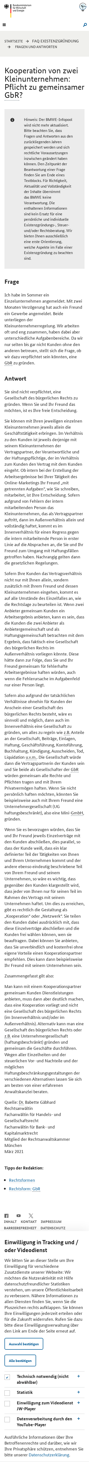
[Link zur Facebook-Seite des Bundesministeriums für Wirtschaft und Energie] (6, 1215)
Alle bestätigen (20, 1360)
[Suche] (84, 24)
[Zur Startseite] (82, 7)
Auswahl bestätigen (24, 1343)
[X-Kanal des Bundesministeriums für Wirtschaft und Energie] (31, 1215)
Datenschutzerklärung (49, 1454)
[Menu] (4, 24)
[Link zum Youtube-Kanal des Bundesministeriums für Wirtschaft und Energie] (18, 1215)
